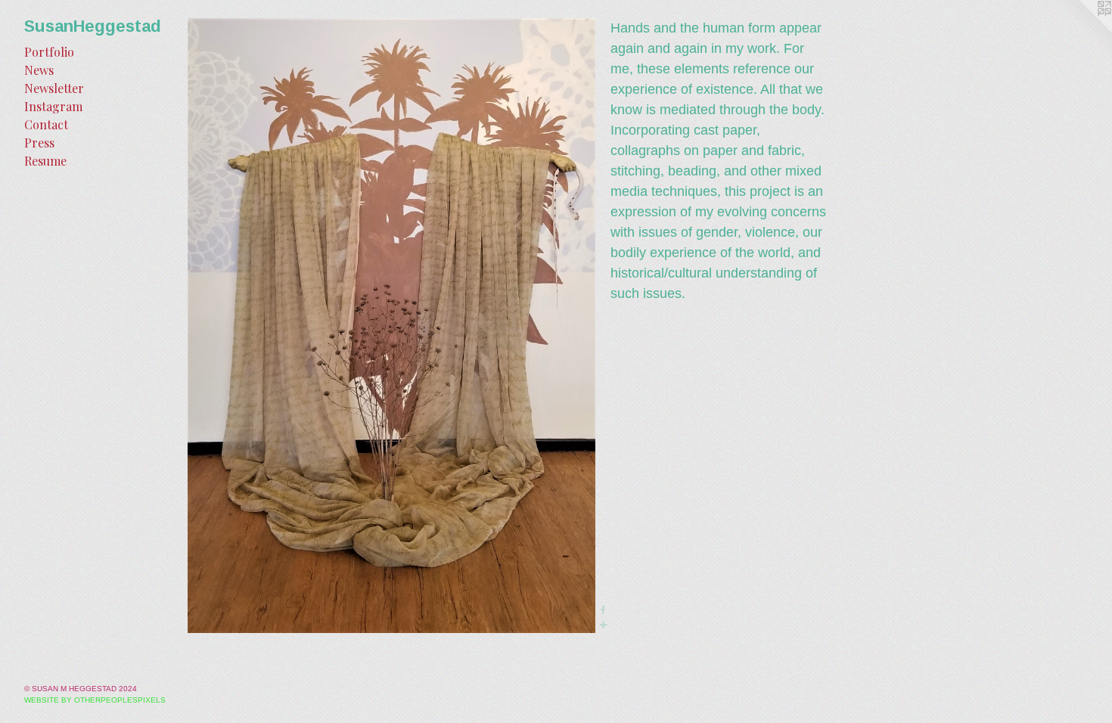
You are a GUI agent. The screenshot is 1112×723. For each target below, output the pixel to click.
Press (39, 142)
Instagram (53, 106)
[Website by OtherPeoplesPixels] (1081, 30)
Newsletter (54, 88)
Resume (45, 161)
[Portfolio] (391, 325)
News (39, 70)
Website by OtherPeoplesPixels (95, 700)
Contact (46, 124)
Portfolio (49, 52)
